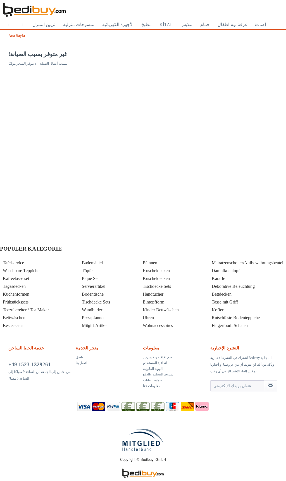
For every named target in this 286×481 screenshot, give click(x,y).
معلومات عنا (151, 386)
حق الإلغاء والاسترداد (157, 357)
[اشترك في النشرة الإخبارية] (270, 385)
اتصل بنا (81, 363)
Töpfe (87, 270)
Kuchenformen (16, 294)
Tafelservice (13, 262)
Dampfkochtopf (226, 270)
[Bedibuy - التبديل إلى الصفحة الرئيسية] (34, 10)
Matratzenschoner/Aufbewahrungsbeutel (247, 262)
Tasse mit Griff (225, 302)
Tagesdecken (14, 286)
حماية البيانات (152, 380)
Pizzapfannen (94, 317)
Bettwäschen (14, 317)
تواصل (80, 357)
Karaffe (218, 278)
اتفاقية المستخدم (155, 363)
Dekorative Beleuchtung (233, 286)
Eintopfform (153, 302)
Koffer (217, 309)
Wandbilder (92, 309)
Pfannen (150, 262)
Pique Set (90, 278)
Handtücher (153, 294)
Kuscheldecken (156, 270)
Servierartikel (93, 286)
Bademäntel (92, 262)
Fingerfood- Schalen (230, 325)
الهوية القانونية (153, 369)
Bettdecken (222, 294)
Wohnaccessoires (158, 325)
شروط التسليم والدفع (158, 374)
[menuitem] (10, 24)
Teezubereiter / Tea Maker (26, 309)
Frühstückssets (15, 302)
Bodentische (93, 294)
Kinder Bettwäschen (161, 309)
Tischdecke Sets (96, 302)
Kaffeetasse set (16, 278)
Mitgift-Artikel (95, 325)
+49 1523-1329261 (29, 364)
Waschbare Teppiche (21, 270)
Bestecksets (13, 325)
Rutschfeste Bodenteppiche (236, 317)
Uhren (148, 317)
